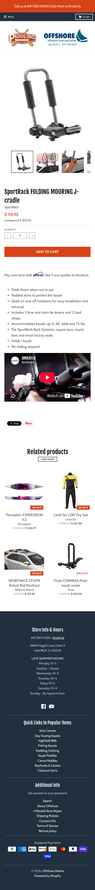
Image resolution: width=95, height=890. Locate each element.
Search (47, 801)
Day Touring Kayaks (47, 736)
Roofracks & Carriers (48, 766)
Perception (24, 524)
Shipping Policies (47, 816)
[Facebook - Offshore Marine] (43, 706)
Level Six (70, 519)
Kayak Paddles (47, 756)
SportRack (11, 207)
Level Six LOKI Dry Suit (71, 515)
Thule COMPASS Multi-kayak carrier (70, 583)
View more (47, 459)
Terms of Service (47, 826)
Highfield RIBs (47, 741)
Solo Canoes (47, 731)
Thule (70, 589)
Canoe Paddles (47, 761)
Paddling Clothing (47, 751)
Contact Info (47, 821)
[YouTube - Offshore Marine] (51, 706)
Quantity (10, 229)
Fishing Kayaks (47, 746)
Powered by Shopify (47, 876)
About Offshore (47, 806)
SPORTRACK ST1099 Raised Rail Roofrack (24, 583)
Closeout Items (47, 770)
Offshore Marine (24, 589)
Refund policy (48, 831)
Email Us (58, 638)
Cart (86, 16)
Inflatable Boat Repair (47, 811)
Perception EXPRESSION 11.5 (24, 517)
